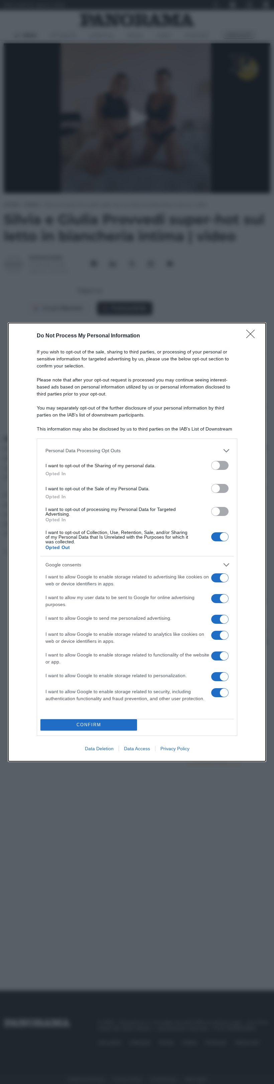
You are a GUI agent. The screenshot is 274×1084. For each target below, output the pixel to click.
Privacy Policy (174, 748)
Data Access (137, 748)
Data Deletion (99, 748)
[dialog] (137, 542)
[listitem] (137, 450)
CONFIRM (89, 724)
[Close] (252, 336)
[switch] (220, 465)
